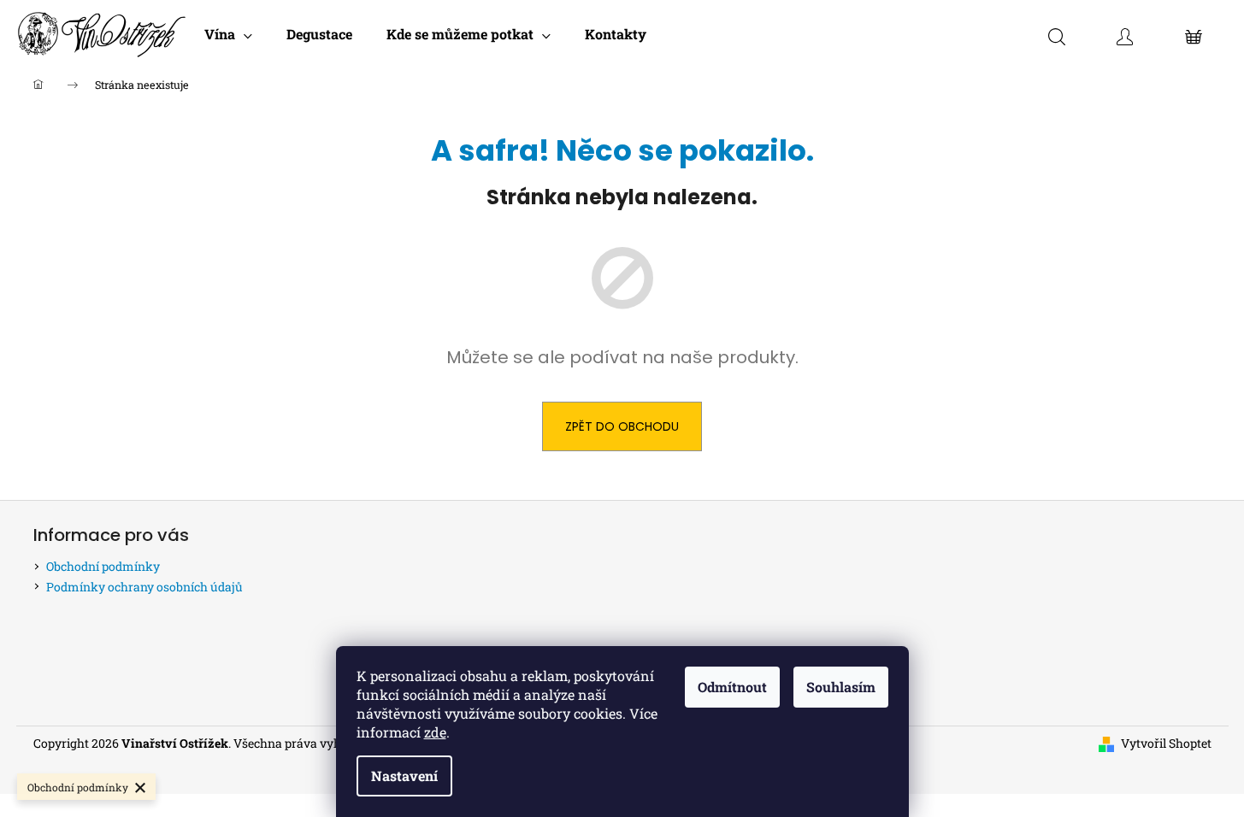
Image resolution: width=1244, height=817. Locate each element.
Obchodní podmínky (103, 566)
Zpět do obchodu (622, 426)
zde (435, 732)
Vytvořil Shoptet (1166, 743)
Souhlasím (841, 687)
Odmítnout (732, 687)
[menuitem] (228, 34)
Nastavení (404, 776)
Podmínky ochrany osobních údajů (144, 587)
